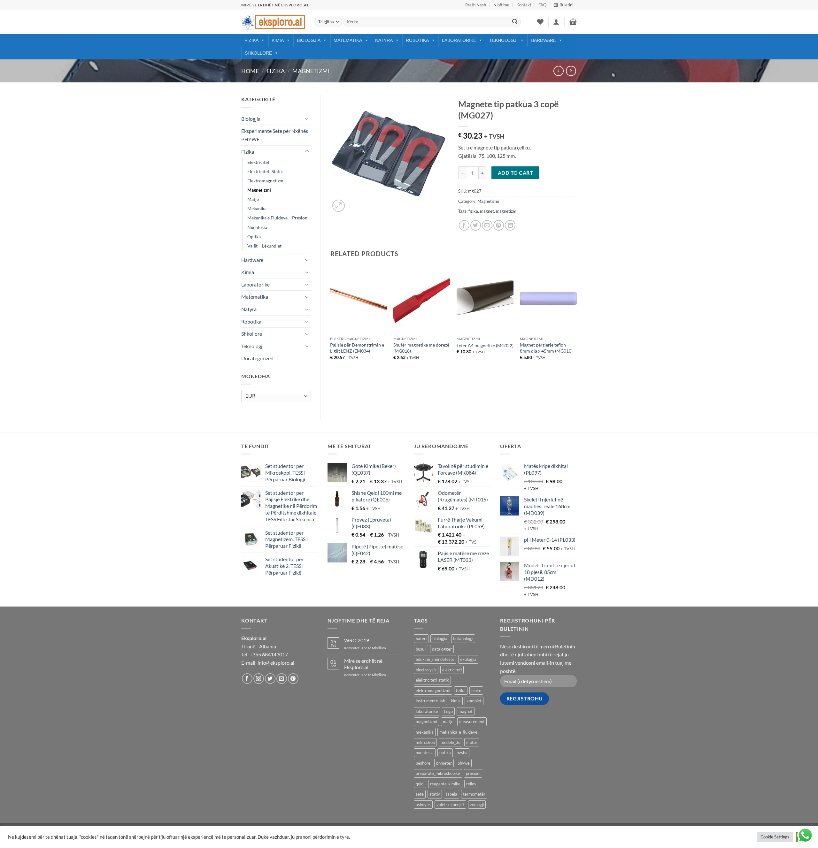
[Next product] (558, 71)
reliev (471, 783)
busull (421, 649)
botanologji (463, 638)
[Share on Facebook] (464, 225)
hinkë (476, 690)
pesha (462, 752)
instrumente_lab (430, 700)
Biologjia (308, 40)
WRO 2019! (357, 640)
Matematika (348, 40)
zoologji (477, 804)
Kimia (278, 40)
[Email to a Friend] (487, 225)
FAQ (542, 4)
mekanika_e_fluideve (458, 732)
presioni (473, 773)
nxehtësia (425, 752)
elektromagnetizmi (433, 690)
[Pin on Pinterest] (498, 225)
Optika (254, 236)
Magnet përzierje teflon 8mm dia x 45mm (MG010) (546, 348)
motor (471, 742)
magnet (487, 211)
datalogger (442, 649)
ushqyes (423, 804)
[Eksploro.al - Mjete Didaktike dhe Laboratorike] (273, 22)
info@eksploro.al (276, 663)
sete (420, 794)
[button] (563, 5)
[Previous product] (571, 71)
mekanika (425, 732)
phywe (464, 763)
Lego (448, 711)
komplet (474, 700)
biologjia (439, 638)
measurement (472, 721)
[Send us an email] (281, 678)
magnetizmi (506, 211)
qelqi (420, 783)
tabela (451, 794)
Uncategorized (257, 358)
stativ (434, 794)
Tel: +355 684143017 (264, 654)
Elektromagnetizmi (266, 180)
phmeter (444, 763)
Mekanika (256, 208)
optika (445, 752)
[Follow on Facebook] (247, 678)
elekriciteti (452, 669)
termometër (474, 794)
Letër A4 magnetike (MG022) (485, 345)
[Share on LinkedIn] (510, 225)
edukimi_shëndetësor (435, 659)
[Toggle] (307, 118)
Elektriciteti (259, 162)
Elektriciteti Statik (265, 171)
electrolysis (426, 669)
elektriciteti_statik (432, 680)
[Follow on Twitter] (270, 678)
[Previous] (331, 321)
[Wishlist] (540, 22)
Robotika (417, 40)
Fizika (251, 40)
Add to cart (515, 173)
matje (448, 721)
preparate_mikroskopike (438, 773)
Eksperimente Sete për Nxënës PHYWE (274, 135)
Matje (253, 199)
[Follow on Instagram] (258, 678)
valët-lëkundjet (450, 804)
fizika (473, 211)
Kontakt (523, 4)
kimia (456, 700)
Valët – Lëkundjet (264, 245)
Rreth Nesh (475, 4)
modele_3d (450, 742)
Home (250, 70)
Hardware (543, 40)
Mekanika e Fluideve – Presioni (278, 217)
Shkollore (258, 53)
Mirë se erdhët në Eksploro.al (363, 664)
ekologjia (468, 659)
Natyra (384, 40)
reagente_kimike (445, 783)
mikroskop (425, 742)
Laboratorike (459, 40)
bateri (421, 638)
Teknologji (503, 40)
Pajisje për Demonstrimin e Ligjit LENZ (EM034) (357, 348)
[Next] (576, 321)
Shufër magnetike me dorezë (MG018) (421, 348)
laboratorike (427, 711)
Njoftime (501, 4)
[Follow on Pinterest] (293, 678)
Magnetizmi (311, 70)
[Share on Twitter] (475, 225)
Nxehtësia (257, 227)
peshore (423, 763)
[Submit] (514, 22)
